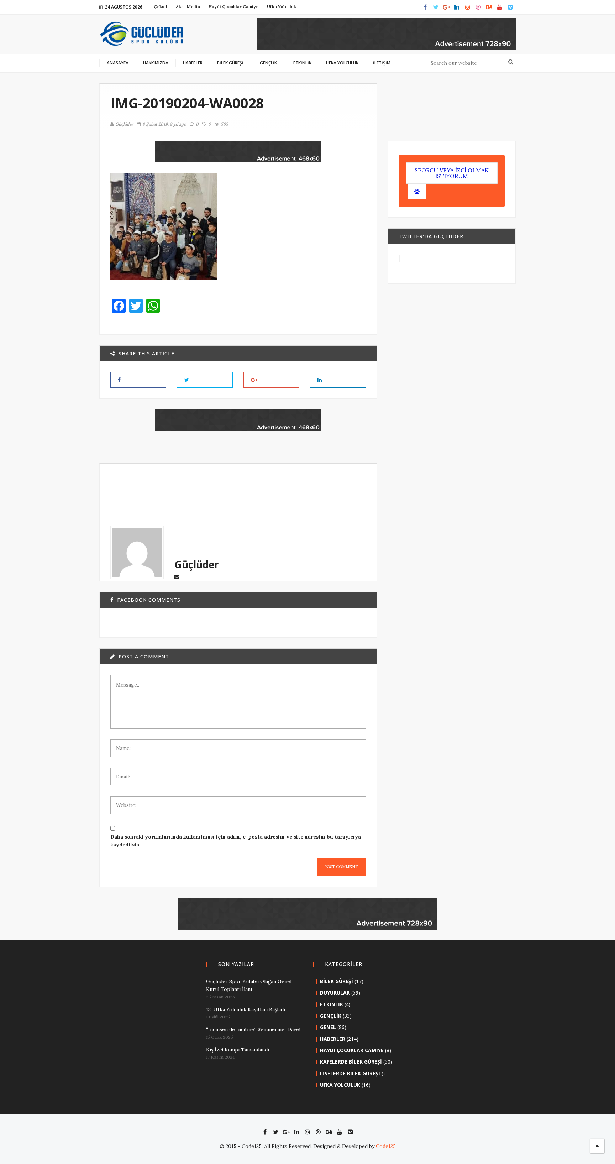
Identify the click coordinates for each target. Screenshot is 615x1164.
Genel (328, 1027)
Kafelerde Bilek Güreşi (351, 1061)
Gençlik (330, 1015)
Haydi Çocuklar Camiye (352, 1050)
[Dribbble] (478, 7)
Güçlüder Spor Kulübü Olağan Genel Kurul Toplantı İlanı (248, 985)
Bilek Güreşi (336, 981)
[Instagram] (467, 7)
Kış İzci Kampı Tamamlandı (237, 1049)
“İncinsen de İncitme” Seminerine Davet (253, 1029)
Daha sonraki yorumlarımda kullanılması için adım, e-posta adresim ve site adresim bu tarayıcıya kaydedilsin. (235, 841)
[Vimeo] (510, 7)
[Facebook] (425, 7)
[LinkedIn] (457, 7)
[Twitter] (435, 7)
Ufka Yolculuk (340, 1084)
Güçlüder (124, 124)
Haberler (332, 1038)
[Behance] (489, 7)
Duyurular (335, 992)
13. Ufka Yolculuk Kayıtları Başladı (245, 1009)
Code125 (386, 1146)
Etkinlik (331, 1004)
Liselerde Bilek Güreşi (350, 1073)
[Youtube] (499, 7)
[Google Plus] (446, 7)
